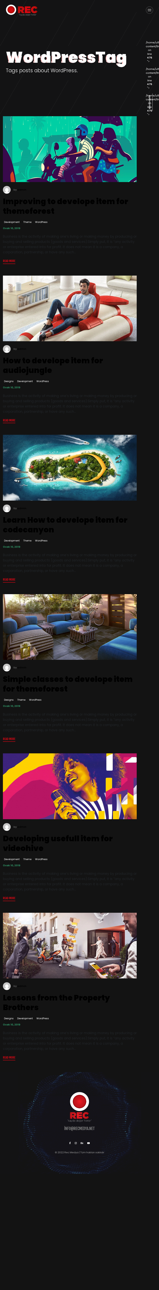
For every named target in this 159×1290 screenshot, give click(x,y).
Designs (9, 381)
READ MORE (9, 261)
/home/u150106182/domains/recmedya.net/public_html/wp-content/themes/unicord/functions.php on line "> (149, 52)
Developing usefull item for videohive (58, 843)
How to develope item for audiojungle (53, 365)
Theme (27, 222)
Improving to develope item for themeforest (65, 206)
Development (12, 222)
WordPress (41, 222)
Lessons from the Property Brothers (56, 1002)
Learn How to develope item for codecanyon (65, 525)
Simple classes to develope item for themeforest (68, 684)
